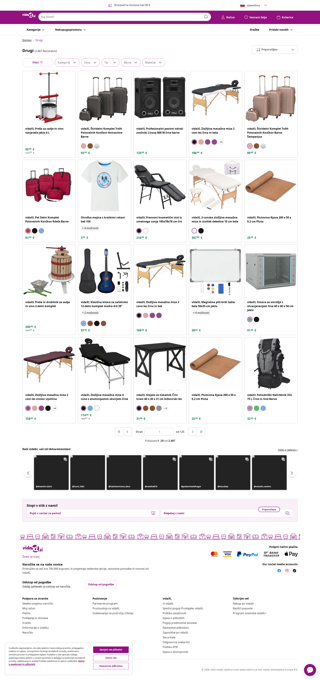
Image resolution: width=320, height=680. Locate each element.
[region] (68, 659)
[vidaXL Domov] (29, 15)
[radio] (83, 146)
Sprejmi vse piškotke (111, 649)
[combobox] (124, 17)
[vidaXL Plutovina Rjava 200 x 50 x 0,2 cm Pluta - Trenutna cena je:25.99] (270, 186)
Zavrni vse (110, 657)
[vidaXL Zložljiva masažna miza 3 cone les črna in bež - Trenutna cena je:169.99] (160, 271)
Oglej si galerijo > (288, 449)
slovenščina (253, 5)
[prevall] (119, 432)
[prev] (128, 432)
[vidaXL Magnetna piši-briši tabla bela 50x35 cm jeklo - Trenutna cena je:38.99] (215, 271)
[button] (129, 5)
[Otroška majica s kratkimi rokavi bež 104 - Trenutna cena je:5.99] (104, 186)
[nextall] (201, 432)
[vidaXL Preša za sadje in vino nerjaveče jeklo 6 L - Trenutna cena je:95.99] (49, 97)
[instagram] (286, 570)
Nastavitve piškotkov (176, 628)
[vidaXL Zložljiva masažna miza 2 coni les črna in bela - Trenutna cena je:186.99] (215, 97)
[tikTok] (294, 570)
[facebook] (279, 570)
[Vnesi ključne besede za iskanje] (206, 16)
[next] (193, 432)
